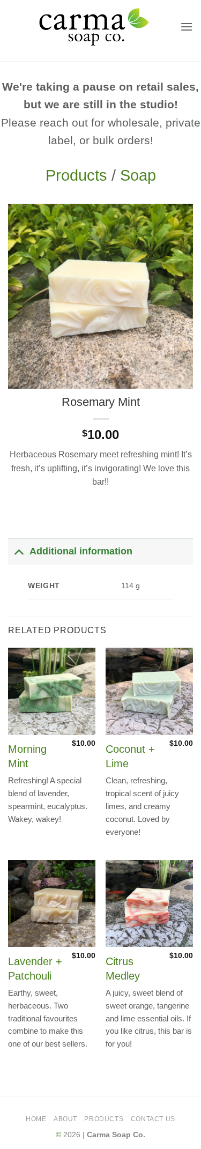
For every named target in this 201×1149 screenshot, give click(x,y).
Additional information (80, 551)
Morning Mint (27, 756)
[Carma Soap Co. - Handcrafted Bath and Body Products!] (94, 27)
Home (36, 1119)
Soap (138, 175)
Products (76, 175)
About (65, 1119)
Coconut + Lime (130, 756)
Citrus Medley (123, 968)
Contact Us (153, 1119)
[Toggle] (18, 550)
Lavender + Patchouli (35, 968)
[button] (186, 26)
